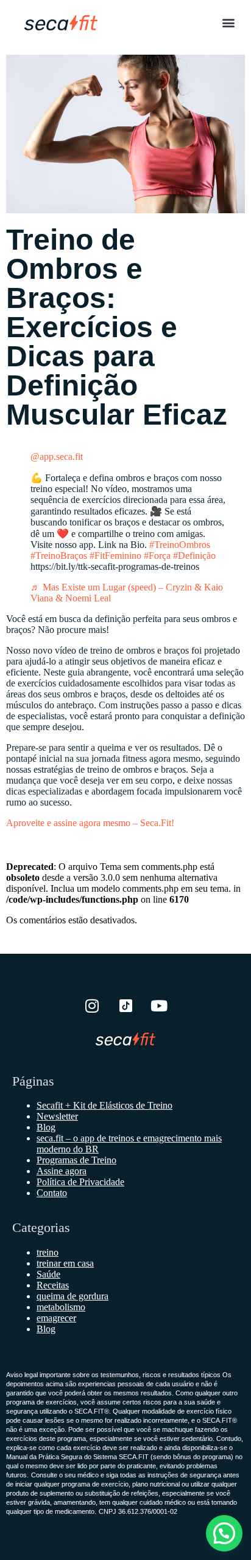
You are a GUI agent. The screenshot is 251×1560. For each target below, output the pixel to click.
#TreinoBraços (58, 555)
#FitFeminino (115, 555)
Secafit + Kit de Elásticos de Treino (104, 1105)
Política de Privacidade (80, 1182)
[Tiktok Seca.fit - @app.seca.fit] (125, 1005)
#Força (157, 555)
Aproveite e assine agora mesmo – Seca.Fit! (90, 823)
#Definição (194, 555)
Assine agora (62, 1171)
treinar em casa (65, 1263)
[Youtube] (159, 1005)
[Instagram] (92, 1005)
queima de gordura (72, 1296)
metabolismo (61, 1307)
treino (47, 1252)
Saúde (48, 1274)
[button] (229, 22)
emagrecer (56, 1318)
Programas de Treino (76, 1160)
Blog (46, 1127)
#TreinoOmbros (179, 544)
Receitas (53, 1285)
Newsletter (57, 1116)
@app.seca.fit (56, 456)
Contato (52, 1193)
